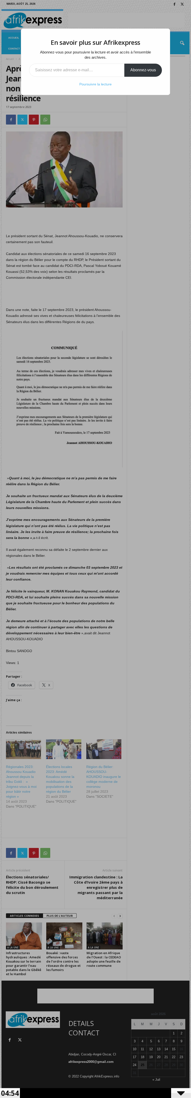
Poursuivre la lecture (95, 84)
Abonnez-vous (143, 70)
